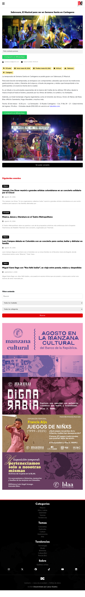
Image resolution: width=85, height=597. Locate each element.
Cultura (42, 532)
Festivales (42, 529)
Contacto (27, 583)
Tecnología (42, 546)
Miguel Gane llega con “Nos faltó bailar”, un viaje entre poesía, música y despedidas (41, 268)
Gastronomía (42, 534)
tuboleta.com (55, 106)
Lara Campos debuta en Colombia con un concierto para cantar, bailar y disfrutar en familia (42, 242)
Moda (42, 548)
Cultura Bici (42, 553)
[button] (3, 3)
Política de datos (55, 583)
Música (42, 508)
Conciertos (42, 527)
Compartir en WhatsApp (14, 57)
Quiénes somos (42, 565)
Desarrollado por (45, 587)
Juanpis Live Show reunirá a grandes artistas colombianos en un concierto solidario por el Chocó (41, 192)
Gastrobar (42, 513)
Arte (42, 537)
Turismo (42, 515)
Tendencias (42, 518)
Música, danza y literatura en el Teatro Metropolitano (27, 217)
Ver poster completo (42, 165)
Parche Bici (42, 555)
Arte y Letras (42, 510)
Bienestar (42, 551)
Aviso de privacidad (40, 583)
